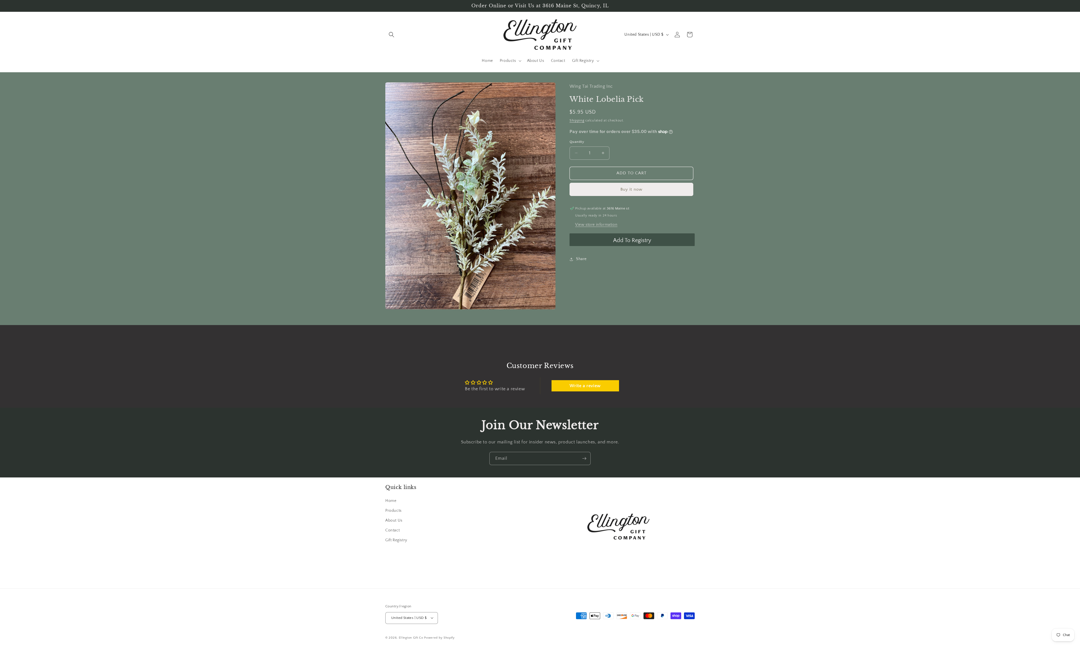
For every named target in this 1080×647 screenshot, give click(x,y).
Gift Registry (396, 540)
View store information (596, 224)
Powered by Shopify (439, 637)
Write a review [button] (585, 385)
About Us (393, 520)
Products (393, 510)
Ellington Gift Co (411, 637)
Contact (392, 530)
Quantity (577, 142)
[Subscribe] (584, 458)
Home (390, 500)
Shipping (577, 120)
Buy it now (631, 189)
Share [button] (581, 259)
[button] (391, 34)
